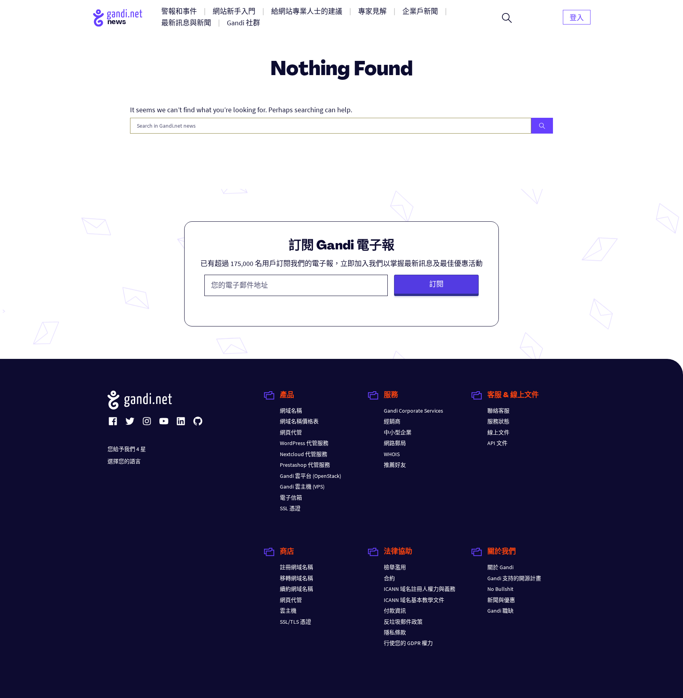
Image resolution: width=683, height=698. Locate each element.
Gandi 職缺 (500, 610)
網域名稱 (291, 410)
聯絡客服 (498, 410)
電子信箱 (291, 497)
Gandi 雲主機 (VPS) (302, 486)
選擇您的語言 (124, 461)
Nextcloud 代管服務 (303, 454)
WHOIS (392, 454)
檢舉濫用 (395, 567)
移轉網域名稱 (296, 578)
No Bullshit (500, 588)
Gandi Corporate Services (413, 410)
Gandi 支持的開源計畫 (514, 578)
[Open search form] (507, 17)
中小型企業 (397, 432)
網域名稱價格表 (299, 421)
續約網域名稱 (296, 588)
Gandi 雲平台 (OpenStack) (310, 475)
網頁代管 (291, 432)
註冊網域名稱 (296, 567)
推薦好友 (395, 464)
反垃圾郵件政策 (403, 621)
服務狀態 (498, 421)
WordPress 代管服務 (304, 443)
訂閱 (436, 284)
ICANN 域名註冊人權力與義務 (419, 588)
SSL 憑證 (290, 508)
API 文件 (497, 443)
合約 (389, 578)
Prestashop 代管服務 (305, 464)
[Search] (542, 126)
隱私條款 (395, 632)
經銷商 (392, 421)
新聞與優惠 (501, 600)
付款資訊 (395, 610)
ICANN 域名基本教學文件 (414, 600)
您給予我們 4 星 (127, 449)
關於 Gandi (500, 567)
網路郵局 (395, 443)
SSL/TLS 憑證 (295, 621)
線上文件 (498, 432)
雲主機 (288, 610)
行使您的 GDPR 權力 (408, 643)
